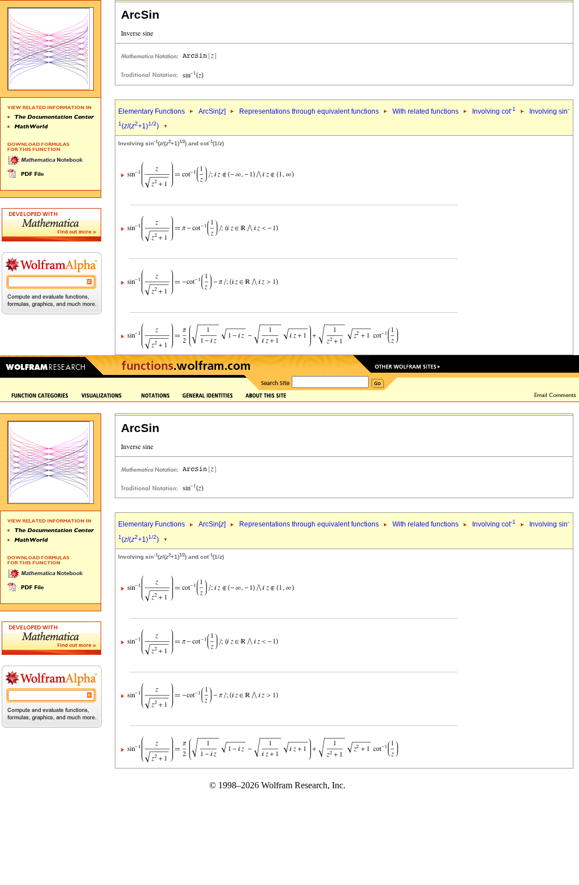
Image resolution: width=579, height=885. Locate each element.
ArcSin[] (212, 111)
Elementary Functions (151, 111)
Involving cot (494, 111)
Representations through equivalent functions (309, 111)
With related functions (425, 111)
